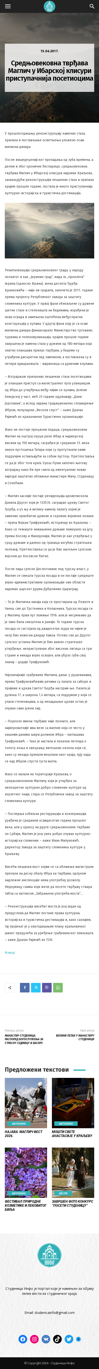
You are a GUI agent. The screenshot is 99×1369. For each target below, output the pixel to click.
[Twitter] (36, 987)
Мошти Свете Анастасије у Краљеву (72, 1134)
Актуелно (19, 1123)
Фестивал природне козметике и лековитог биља (26, 1206)
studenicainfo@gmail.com (55, 1312)
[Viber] (47, 987)
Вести (63, 1193)
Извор (10, 953)
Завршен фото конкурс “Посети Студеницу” (72, 1203)
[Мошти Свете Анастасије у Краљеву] (73, 1103)
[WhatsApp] (58, 987)
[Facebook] (25, 987)
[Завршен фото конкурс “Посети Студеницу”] (73, 1173)
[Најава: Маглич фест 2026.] (26, 1103)
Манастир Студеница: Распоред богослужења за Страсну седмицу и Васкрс (24, 1039)
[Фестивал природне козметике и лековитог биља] (26, 1173)
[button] (7, 6)
